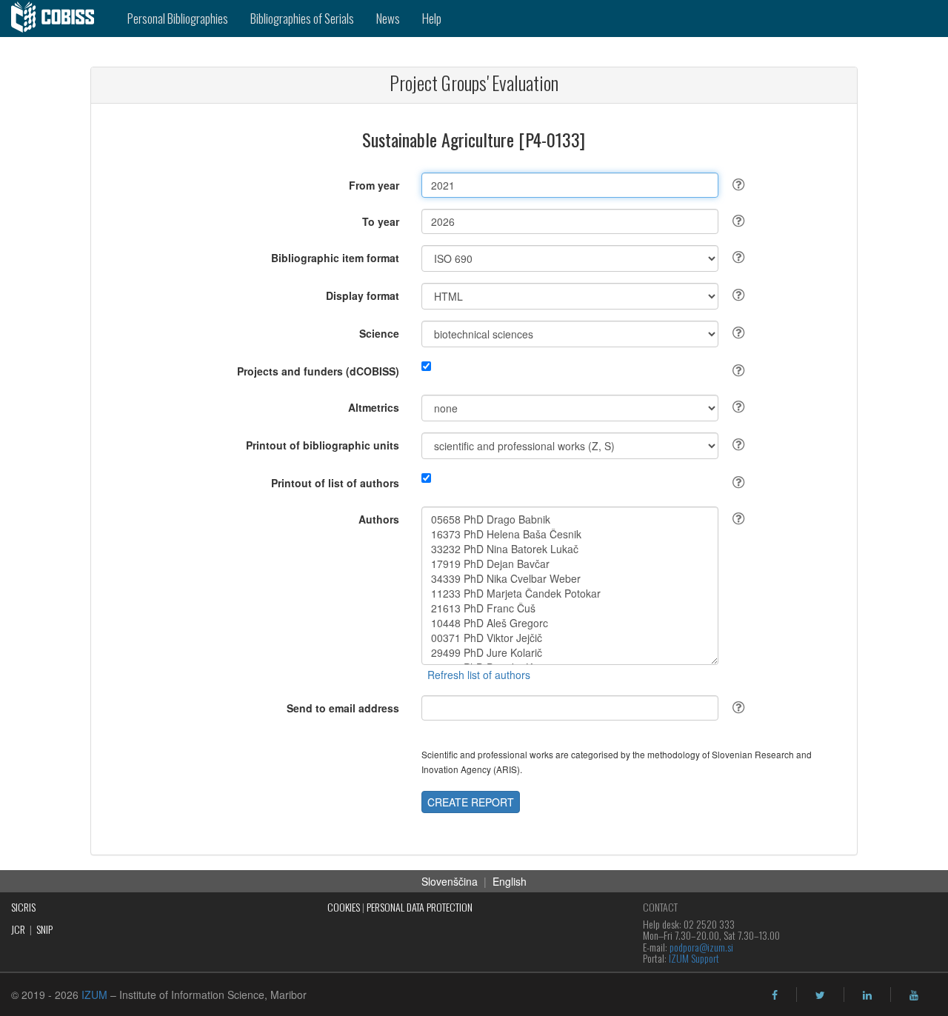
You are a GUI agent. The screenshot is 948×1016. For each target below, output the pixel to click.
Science (379, 333)
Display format (362, 295)
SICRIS (23, 907)
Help (431, 18)
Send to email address (343, 708)
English (510, 881)
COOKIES (343, 907)
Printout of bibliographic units (322, 445)
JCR (18, 929)
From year (374, 185)
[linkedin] (867, 995)
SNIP (44, 929)
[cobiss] (58, 18)
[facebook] (775, 995)
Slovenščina (449, 881)
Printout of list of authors (335, 482)
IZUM (94, 994)
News (388, 18)
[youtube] (913, 995)
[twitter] (820, 995)
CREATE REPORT (470, 802)
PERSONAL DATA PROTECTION (420, 907)
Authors (378, 519)
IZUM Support (694, 958)
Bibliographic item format (335, 257)
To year (380, 221)
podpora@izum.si (701, 947)
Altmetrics (373, 407)
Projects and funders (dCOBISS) (318, 371)
